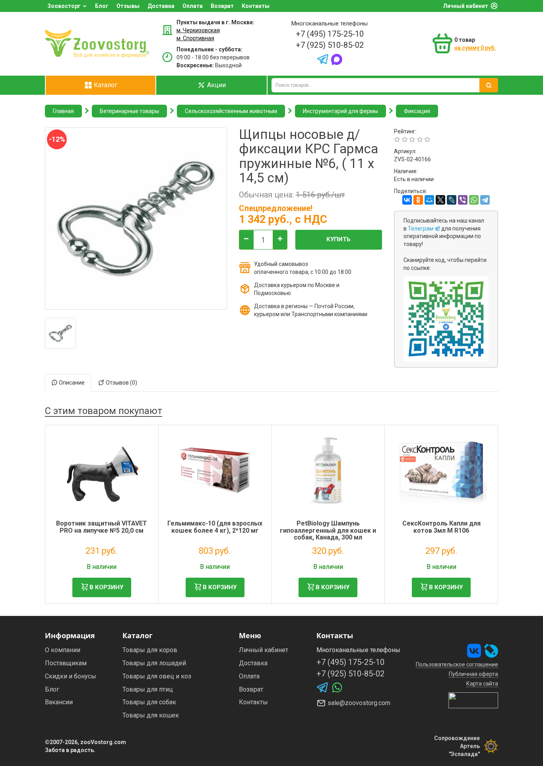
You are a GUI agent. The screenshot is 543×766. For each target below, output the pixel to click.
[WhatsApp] (474, 200)
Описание (71, 382)
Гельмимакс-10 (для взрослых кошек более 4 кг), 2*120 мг (214, 527)
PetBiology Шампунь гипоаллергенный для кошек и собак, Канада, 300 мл (328, 530)
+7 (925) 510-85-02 (330, 45)
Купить (338, 239)
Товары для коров (149, 650)
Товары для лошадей (154, 663)
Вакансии (59, 702)
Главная (63, 111)
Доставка (161, 6)
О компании (62, 650)
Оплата (192, 6)
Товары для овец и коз (156, 676)
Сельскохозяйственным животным (231, 111)
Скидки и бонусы (70, 676)
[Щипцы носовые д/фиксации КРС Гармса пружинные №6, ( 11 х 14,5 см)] (60, 333)
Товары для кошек (150, 715)
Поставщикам (66, 663)
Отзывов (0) (121, 382)
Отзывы (128, 6)
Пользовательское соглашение (457, 664)
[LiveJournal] (451, 200)
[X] (440, 200)
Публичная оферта (473, 674)
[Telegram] (485, 200)
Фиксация (417, 111)
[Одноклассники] (418, 200)
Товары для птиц (147, 689)
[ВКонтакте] (407, 200)
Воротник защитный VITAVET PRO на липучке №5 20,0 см (101, 527)
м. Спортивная (195, 38)
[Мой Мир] (429, 200)
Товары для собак (149, 702)
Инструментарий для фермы (340, 111)
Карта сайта (482, 683)
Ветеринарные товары (129, 111)
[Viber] (462, 200)
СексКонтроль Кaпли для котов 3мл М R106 (441, 527)
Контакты (256, 6)
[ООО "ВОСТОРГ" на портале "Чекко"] (473, 700)
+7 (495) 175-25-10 (330, 34)
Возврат (222, 6)
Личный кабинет (465, 6)
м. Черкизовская (198, 30)
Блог (102, 6)
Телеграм (421, 228)
